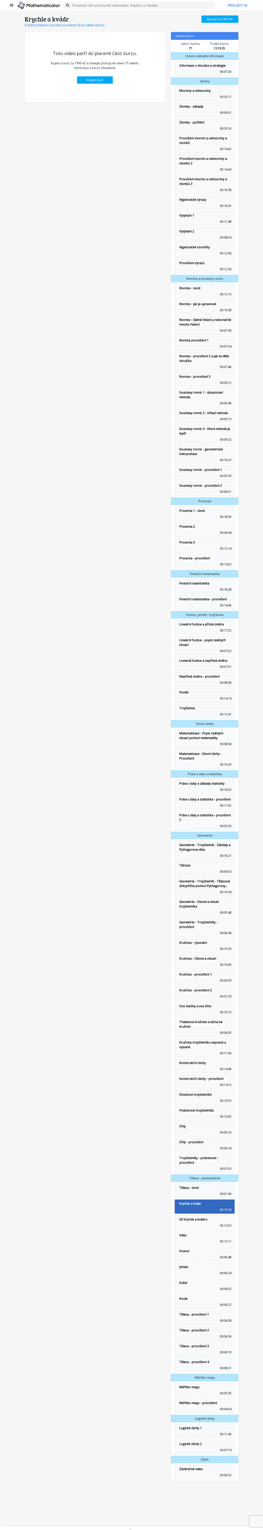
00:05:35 (225, 1393)
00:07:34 (225, 346)
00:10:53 (225, 1101)
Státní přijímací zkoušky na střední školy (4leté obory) (65, 25)
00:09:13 (225, 419)
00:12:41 (225, 714)
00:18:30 (225, 517)
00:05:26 (225, 826)
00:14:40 (225, 1069)
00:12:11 (225, 1241)
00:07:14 (225, 1450)
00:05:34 (225, 1148)
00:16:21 (225, 856)
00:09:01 (225, 113)
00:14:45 (225, 605)
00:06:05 (225, 1033)
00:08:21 (225, 1368)
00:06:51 (225, 492)
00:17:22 (225, 630)
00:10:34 (225, 892)
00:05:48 (225, 912)
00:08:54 (225, 237)
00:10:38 (225, 190)
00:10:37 (225, 460)
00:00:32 (225, 1475)
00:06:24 (225, 1273)
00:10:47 (225, 764)
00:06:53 (225, 871)
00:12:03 (225, 1225)
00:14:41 (225, 149)
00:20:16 (225, 128)
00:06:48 (225, 1257)
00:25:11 (225, 97)
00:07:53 (225, 1169)
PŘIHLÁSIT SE (237, 5)
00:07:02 (225, 651)
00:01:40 (225, 1194)
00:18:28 (225, 589)
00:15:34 (225, 1210)
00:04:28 (225, 1320)
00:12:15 (225, 294)
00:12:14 (225, 548)
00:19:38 (225, 310)
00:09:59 (225, 980)
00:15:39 (225, 949)
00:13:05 (225, 1116)
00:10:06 (225, 965)
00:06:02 (225, 1289)
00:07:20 (225, 72)
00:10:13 (225, 1012)
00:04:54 (225, 1409)
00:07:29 (225, 996)
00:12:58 (225, 253)
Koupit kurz (94, 80)
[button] (11, 5)
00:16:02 (225, 790)
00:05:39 (225, 476)
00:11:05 (225, 805)
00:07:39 (225, 330)
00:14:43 (225, 169)
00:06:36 (225, 1336)
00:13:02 (225, 564)
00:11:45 (225, 1434)
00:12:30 (225, 269)
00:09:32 (225, 439)
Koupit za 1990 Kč (220, 19)
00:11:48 (225, 221)
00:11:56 (225, 1053)
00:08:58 (225, 682)
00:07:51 (225, 667)
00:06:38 (225, 933)
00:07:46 (225, 367)
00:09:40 (225, 403)
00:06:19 (225, 1352)
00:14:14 (225, 698)
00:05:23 (225, 1132)
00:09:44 (225, 533)
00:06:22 (225, 1305)
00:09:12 (225, 383)
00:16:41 (225, 206)
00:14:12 (225, 1085)
